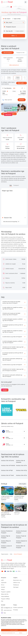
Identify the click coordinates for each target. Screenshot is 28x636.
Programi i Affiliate (5, 598)
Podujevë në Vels (20, 52)
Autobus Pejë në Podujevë (5, 536)
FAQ (2, 601)
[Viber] (2, 613)
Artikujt (2, 589)
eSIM (2, 580)
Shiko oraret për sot (14, 65)
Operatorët (3, 582)
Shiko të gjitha (22, 483)
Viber (4, 612)
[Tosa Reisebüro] (21, 410)
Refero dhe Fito (4, 594)
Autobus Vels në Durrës (7, 460)
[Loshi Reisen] (7, 410)
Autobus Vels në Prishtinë (8, 465)
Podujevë (16, 185)
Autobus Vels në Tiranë (7, 475)
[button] (14, 302)
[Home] (7, 2)
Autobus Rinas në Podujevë (6, 541)
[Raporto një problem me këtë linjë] (22, 88)
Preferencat (16, 584)
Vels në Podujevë (8, 52)
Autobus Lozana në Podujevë (6, 546)
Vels (10, 185)
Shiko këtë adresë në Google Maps (10, 221)
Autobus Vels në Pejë (7, 470)
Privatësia (15, 609)
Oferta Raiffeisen (5, 596)
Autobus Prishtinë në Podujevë (6, 531)
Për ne (2, 584)
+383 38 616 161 (7, 610)
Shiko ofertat (8, 114)
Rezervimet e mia (17, 580)
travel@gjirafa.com (7, 607)
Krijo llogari (15, 587)
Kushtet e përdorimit (18, 607)
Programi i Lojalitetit (5, 591)
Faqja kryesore (4, 554)
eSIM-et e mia (16, 582)
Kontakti (5, 390)
